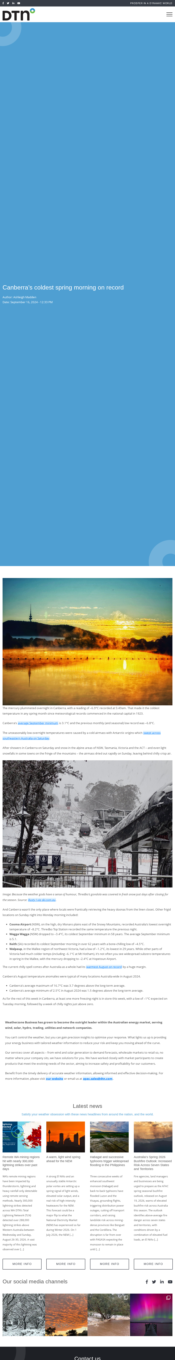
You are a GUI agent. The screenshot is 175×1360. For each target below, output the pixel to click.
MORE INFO (22, 1264)
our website (54, 1079)
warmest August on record (104, 967)
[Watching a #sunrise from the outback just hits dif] (66, 1315)
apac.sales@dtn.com (97, 1079)
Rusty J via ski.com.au (42, 900)
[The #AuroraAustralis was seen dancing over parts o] (151, 1315)
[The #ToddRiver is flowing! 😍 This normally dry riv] (109, 1315)
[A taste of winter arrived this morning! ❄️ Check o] (24, 1315)
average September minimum (38, 723)
